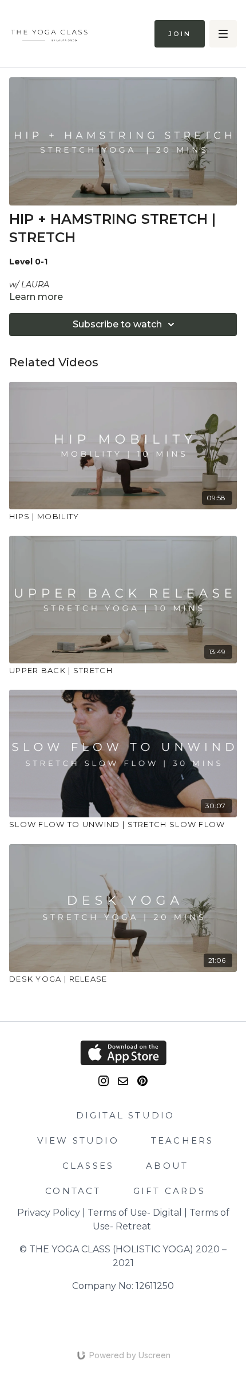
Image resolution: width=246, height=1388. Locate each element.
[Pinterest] (142, 1080)
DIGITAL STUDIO (125, 1115)
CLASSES (88, 1165)
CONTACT (73, 1190)
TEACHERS (182, 1140)
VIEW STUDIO (78, 1140)
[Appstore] (123, 1053)
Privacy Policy (48, 1212)
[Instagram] (103, 1081)
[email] (123, 1081)
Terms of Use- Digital (135, 1212)
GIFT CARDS (169, 1190)
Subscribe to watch (117, 324)
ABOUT (167, 1165)
